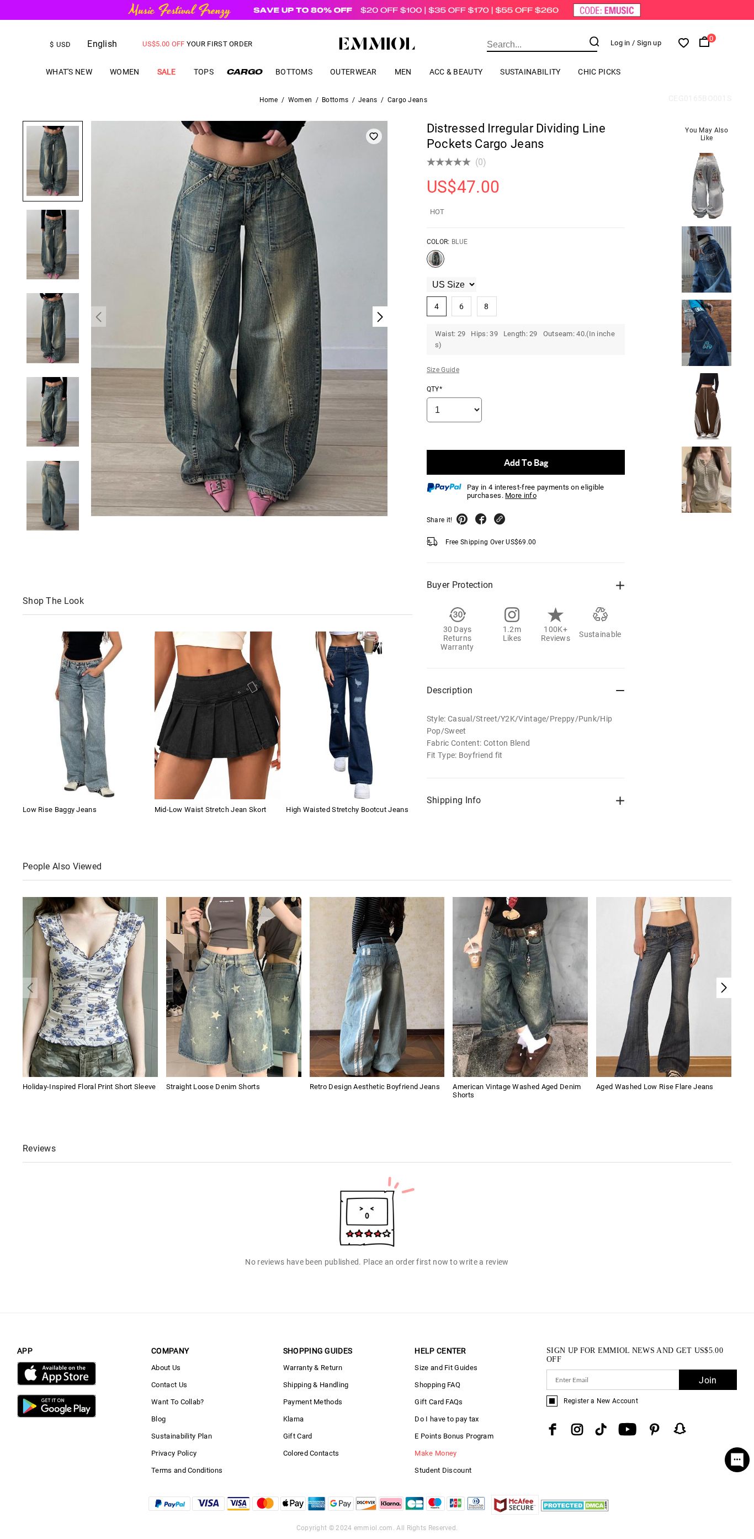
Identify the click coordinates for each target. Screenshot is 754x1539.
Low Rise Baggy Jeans (60, 809)
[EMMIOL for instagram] (577, 1429)
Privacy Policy (174, 1453)
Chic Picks (599, 71)
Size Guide (443, 370)
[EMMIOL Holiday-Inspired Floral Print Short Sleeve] (90, 986)
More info (521, 495)
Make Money (435, 1453)
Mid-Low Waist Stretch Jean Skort (211, 809)
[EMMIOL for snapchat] (680, 1428)
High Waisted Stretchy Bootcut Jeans (347, 809)
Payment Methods (313, 1402)
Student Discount (443, 1470)
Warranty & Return (312, 1367)
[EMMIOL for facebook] (552, 1429)
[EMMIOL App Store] (56, 1383)
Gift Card (297, 1436)
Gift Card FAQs (439, 1402)
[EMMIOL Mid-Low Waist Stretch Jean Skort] (217, 715)
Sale (166, 71)
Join (707, 1380)
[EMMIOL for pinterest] (655, 1429)
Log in (620, 43)
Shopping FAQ (437, 1385)
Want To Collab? (177, 1402)
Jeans (368, 100)
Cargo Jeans (407, 100)
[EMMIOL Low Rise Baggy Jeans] (85, 715)
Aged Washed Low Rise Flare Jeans (655, 1086)
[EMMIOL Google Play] (56, 1415)
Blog (158, 1419)
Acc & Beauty (456, 71)
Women (125, 71)
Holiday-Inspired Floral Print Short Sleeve (89, 1086)
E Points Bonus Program (454, 1436)
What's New (69, 71)
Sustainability (530, 71)
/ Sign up (646, 43)
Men (403, 71)
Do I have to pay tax (447, 1419)
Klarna (293, 1419)
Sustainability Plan (181, 1436)
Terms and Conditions (186, 1470)
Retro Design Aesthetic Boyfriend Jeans (375, 1086)
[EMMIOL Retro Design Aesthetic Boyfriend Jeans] (377, 986)
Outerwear (353, 71)
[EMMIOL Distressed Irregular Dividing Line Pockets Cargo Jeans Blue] (435, 263)
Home (268, 100)
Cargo (244, 71)
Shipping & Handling (316, 1385)
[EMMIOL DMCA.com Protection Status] (575, 1511)
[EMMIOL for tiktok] (601, 1429)
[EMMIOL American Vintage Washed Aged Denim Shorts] (520, 986)
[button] (723, 988)
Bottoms (293, 71)
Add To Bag (526, 462)
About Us (165, 1367)
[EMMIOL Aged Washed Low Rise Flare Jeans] (663, 986)
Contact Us (169, 1385)
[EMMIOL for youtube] (627, 1429)
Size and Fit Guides (446, 1367)
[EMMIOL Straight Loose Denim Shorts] (233, 986)
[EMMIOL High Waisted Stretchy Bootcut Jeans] (349, 715)
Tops (204, 71)
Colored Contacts (311, 1453)
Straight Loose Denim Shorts (213, 1086)
